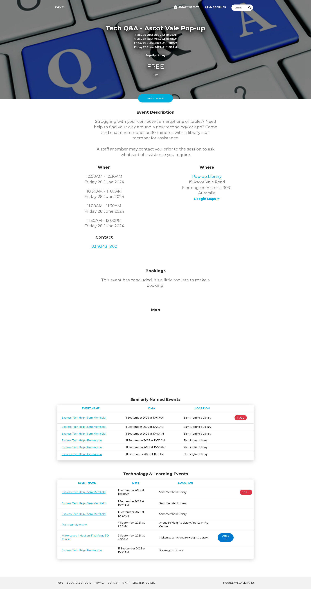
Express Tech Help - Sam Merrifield (83, 417)
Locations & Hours (79, 582)
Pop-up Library (207, 176)
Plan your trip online (74, 524)
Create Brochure (144, 582)
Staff (125, 582)
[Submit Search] (249, 7)
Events (59, 7)
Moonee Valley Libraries (238, 582)
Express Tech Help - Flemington (82, 440)
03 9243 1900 (104, 246)
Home (60, 582)
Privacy (99, 582)
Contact (113, 582)
